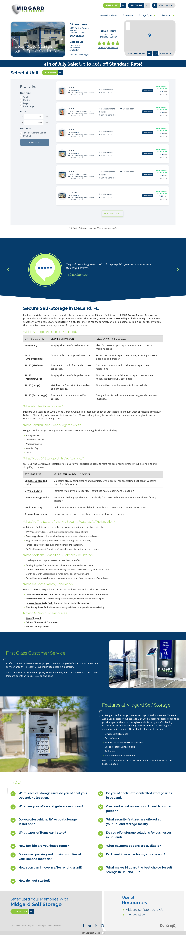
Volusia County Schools (37, 626)
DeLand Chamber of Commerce (42, 622)
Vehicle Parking (33, 507)
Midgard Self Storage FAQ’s (144, 909)
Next (61, 39)
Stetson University (35, 598)
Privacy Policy (135, 915)
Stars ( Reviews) (108, 47)
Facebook (83, 925)
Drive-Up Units (33, 490)
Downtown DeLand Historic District (43, 594)
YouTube (90, 925)
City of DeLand (33, 618)
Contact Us (20, 911)
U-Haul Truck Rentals (36, 569)
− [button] (128, 28)
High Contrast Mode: (90, 932)
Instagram (102, 925)
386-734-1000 (165, 5)
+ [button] (128, 24)
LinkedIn (96, 925)
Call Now (165, 53)
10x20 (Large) (32, 385)
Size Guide (50, 72)
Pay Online (136, 5)
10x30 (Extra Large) (36, 395)
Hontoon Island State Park (39, 603)
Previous (14, 39)
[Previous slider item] (7, 270)
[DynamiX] (167, 926)
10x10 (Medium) (34, 365)
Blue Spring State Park (37, 607)
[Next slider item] (178, 270)
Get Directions (136, 53)
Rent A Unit (112, 5)
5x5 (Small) (31, 345)
